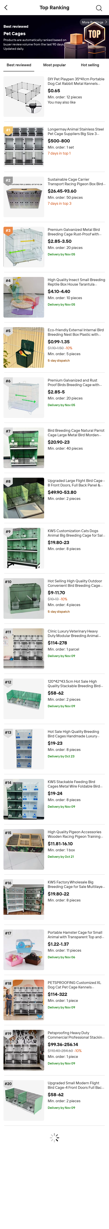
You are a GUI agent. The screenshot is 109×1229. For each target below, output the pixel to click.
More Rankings (92, 22)
